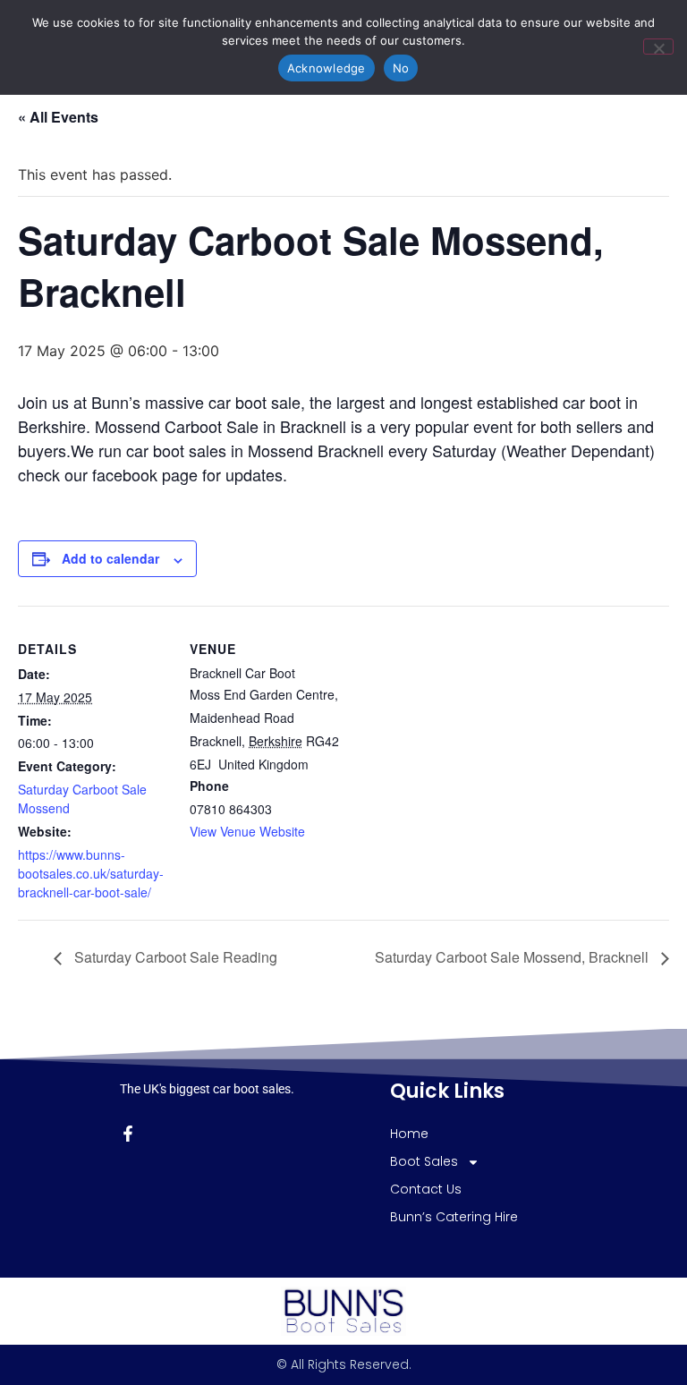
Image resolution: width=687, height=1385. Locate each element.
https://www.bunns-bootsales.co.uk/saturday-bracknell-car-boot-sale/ (91, 873)
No (401, 68)
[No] (658, 46)
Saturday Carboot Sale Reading (174, 957)
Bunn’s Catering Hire (454, 1217)
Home (409, 1134)
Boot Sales (424, 1161)
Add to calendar (110, 558)
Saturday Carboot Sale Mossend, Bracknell (513, 957)
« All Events (58, 116)
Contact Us (426, 1189)
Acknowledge (326, 68)
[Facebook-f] (128, 1134)
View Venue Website (247, 831)
